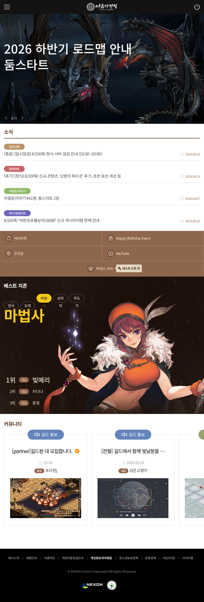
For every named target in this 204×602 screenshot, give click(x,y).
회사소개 (13, 558)
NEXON (92, 586)
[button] (11, 306)
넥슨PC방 (169, 558)
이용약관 (49, 558)
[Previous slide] (6, 118)
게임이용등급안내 (72, 558)
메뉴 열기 (7, 7)
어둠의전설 (102, 7)
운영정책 (150, 558)
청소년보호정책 (128, 558)
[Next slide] (22, 118)
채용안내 (31, 558)
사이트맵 (187, 558)
